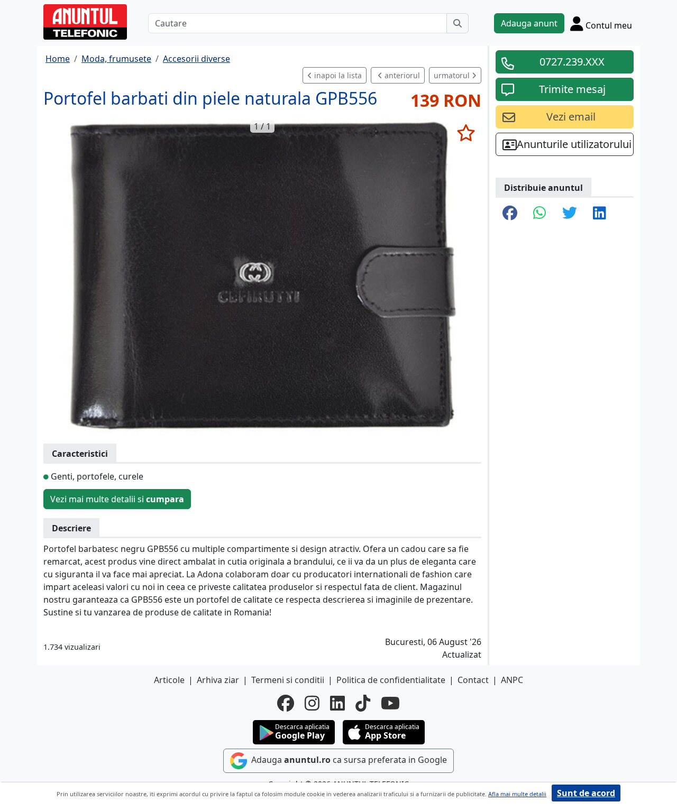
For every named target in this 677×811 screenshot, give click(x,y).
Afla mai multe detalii (517, 794)
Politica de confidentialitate (390, 680)
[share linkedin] (599, 213)
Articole (169, 680)
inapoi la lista (337, 75)
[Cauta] (457, 23)
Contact (473, 680)
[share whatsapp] (539, 213)
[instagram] (312, 703)
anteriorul (401, 75)
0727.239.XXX (572, 61)
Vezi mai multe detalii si (117, 499)
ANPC (512, 680)
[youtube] (390, 703)
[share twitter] (569, 213)
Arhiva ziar (218, 680)
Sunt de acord (586, 793)
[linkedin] (337, 703)
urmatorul (453, 75)
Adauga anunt (529, 23)
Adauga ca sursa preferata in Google (348, 760)
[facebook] (285, 703)
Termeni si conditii (287, 680)
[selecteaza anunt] (466, 132)
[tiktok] (362, 703)
